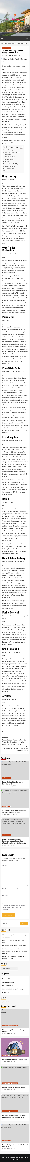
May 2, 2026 (10, 1119)
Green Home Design (8, 982)
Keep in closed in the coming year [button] (13, 561)
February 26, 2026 (11, 786)
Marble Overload (9, 166)
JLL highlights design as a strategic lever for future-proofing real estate (14, 811)
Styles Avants (5, 1001)
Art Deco (8, 171)
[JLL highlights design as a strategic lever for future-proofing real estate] (15, 798)
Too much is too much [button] (9, 254)
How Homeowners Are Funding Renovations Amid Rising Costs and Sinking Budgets (14, 951)
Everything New (9, 159)
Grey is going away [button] (8, 179)
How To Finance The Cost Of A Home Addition (13, 941)
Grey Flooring (8, 150)
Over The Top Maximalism (12, 152)
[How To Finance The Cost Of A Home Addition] (15, 1047)
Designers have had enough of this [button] (13, 66)
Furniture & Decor (7, 979)
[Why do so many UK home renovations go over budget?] (15, 1018)
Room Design (6, 992)
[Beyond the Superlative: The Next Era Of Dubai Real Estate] (15, 770)
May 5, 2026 (10, 1033)
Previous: (14, 741)
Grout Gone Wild (9, 168)
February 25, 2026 (11, 814)
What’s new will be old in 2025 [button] (12, 440)
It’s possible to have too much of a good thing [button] (15, 617)
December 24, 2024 (13, 55)
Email (18, 888)
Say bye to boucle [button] (8, 502)
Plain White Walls (9, 157)
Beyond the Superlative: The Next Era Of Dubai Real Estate (13, 783)
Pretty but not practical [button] (10, 699)
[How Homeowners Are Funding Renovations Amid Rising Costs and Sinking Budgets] (15, 1103)
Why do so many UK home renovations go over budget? (14, 936)
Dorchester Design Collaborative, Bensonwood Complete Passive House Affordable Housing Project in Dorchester (14, 841)
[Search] (27, 38)
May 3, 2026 (10, 1089)
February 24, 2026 (11, 845)
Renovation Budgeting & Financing (12, 989)
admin (5, 55)
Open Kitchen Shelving (11, 164)
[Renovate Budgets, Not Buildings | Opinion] (15, 1075)
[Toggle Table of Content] (20, 147)
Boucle (6, 161)
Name (4, 888)
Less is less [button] (5, 320)
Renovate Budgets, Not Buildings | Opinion (14, 945)
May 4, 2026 (10, 1061)
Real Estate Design (7, 48)
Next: (16, 748)
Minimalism (7, 154)
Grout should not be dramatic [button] (11, 652)
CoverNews (24, 1157)
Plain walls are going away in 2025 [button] (13, 371)
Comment (5, 865)
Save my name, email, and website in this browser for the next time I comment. (14, 907)
